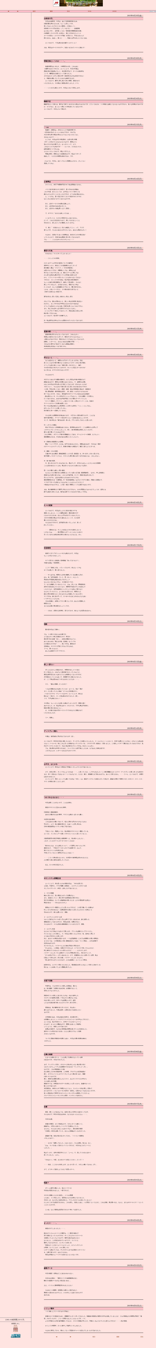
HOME (114, 11)
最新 (51, 11)
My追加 (15, 1331)
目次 (68, 11)
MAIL (89, 11)
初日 (34, 11)
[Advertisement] (78, 1343)
